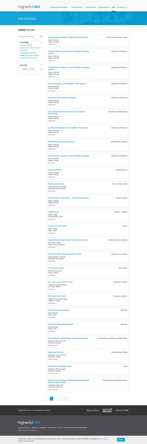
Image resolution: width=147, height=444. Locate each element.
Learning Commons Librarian (57, 226)
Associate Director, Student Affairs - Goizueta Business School (68, 198)
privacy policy (103, 439)
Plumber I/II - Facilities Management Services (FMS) (64, 254)
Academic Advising (26, 45)
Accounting (23, 50)
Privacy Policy (52, 427)
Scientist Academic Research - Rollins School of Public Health (68, 37)
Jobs (113, 7)
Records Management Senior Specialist (60, 324)
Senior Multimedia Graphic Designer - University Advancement (68, 338)
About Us (35, 427)
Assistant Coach (53, 212)
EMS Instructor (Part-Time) (56, 296)
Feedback (43, 427)
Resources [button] (122, 7)
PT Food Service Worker (56, 268)
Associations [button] (76, 7)
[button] (41, 42)
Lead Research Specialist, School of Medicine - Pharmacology (68, 128)
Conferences (91, 7)
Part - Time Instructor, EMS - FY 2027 (60, 282)
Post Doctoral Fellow (55, 170)
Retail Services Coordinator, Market (59, 366)
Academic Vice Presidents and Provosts (32, 48)
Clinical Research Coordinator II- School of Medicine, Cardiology (68, 156)
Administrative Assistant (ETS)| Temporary (61, 142)
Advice (104, 7)
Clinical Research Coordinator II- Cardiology (62, 98)
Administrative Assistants (28, 53)
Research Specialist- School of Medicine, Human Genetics (66, 84)
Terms (60, 427)
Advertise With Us (24, 427)
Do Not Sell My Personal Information (75, 427)
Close (121, 440)
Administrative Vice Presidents (29, 55)
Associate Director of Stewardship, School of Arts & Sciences (68, 240)
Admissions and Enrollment (28, 58)
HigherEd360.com (32, 430)
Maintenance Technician (56, 352)
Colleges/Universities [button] (59, 7)
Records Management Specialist (58, 310)
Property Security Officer (56, 184)
